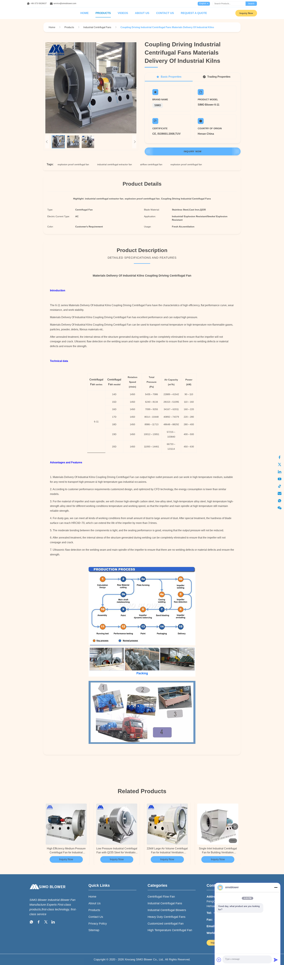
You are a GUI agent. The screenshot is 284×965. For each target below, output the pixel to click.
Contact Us (165, 13)
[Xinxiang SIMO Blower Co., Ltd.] (47, 892)
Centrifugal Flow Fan (161, 896)
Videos (123, 13)
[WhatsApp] (279, 500)
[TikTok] (279, 486)
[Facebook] (279, 457)
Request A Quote (194, 13)
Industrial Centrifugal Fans (165, 903)
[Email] (279, 493)
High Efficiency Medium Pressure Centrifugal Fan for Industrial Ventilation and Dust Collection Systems (66, 851)
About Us (142, 13)
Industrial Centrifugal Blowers (167, 910)
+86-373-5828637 (38, 3)
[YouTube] (279, 479)
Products (103, 13)
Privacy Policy (97, 923)
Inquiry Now (246, 13)
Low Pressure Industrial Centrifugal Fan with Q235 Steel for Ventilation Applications (116, 851)
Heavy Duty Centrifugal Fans (166, 916)
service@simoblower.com (64, 3)
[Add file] (219, 959)
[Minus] (276, 887)
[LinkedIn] (279, 471)
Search (251, 3)
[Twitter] (279, 464)
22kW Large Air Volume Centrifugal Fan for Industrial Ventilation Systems (167, 851)
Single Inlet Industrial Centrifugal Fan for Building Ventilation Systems (218, 851)
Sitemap (93, 930)
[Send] (275, 959)
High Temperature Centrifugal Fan (170, 930)
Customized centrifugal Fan (166, 923)
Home (84, 13)
